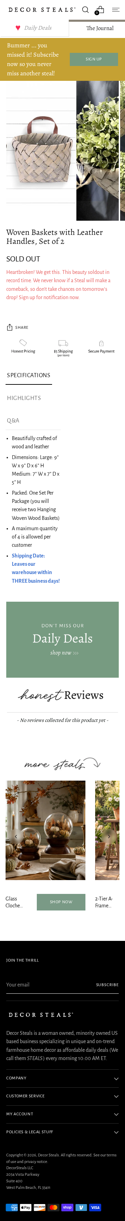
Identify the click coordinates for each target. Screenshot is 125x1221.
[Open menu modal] (115, 9)
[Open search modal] (85, 9)
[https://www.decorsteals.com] (62, 640)
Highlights (24, 398)
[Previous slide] (16, 836)
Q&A (13, 421)
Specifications (29, 375)
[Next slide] (109, 836)
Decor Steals (48, 1155)
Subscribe (107, 985)
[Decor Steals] (42, 10)
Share (21, 327)
